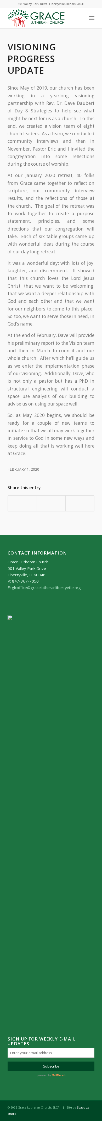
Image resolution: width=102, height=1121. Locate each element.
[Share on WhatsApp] (51, 503)
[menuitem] (91, 18)
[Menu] (91, 18)
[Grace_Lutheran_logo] (42, 18)
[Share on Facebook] (22, 503)
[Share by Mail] (80, 503)
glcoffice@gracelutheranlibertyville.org (46, 587)
